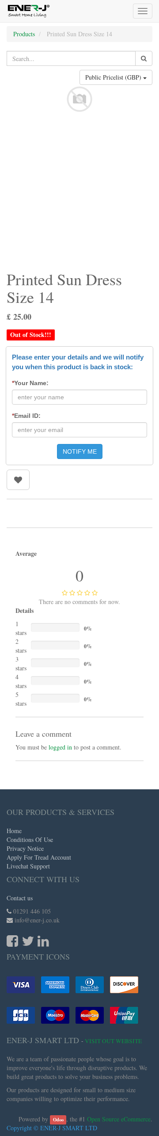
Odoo (58, 1119)
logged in (60, 747)
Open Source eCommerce (119, 1119)
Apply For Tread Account (39, 857)
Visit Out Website (113, 1041)
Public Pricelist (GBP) (114, 77)
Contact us (20, 898)
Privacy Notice (25, 848)
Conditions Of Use (30, 839)
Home (14, 830)
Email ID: (26, 415)
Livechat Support (28, 866)
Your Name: (30, 382)
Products (24, 34)
